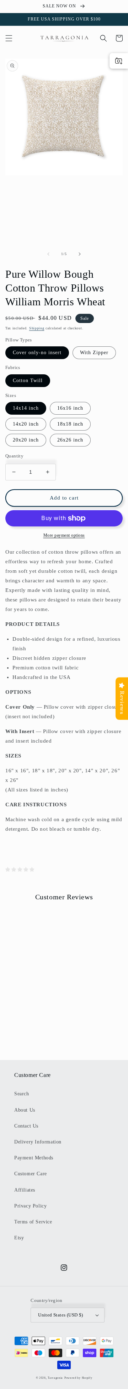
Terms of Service (33, 1221)
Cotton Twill (28, 380)
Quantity (14, 456)
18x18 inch (70, 424)
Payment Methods (33, 1157)
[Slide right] (79, 254)
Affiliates (24, 1190)
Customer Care (30, 1173)
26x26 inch (70, 440)
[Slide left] (48, 254)
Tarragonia (55, 1377)
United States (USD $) (60, 1315)
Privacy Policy (30, 1206)
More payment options (64, 535)
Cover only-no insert (37, 352)
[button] (9, 38)
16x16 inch (70, 408)
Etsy (19, 1237)
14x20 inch (26, 424)
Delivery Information (38, 1142)
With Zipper (94, 352)
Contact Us (26, 1126)
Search (21, 1093)
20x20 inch (26, 440)
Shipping (36, 328)
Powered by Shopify (78, 1377)
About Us (24, 1110)
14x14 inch (26, 408)
